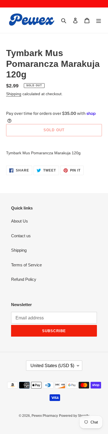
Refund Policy (23, 279)
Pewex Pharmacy (45, 416)
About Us (19, 221)
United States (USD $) (52, 365)
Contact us (21, 235)
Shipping (13, 94)
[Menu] (98, 20)
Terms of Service (26, 265)
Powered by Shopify (74, 416)
